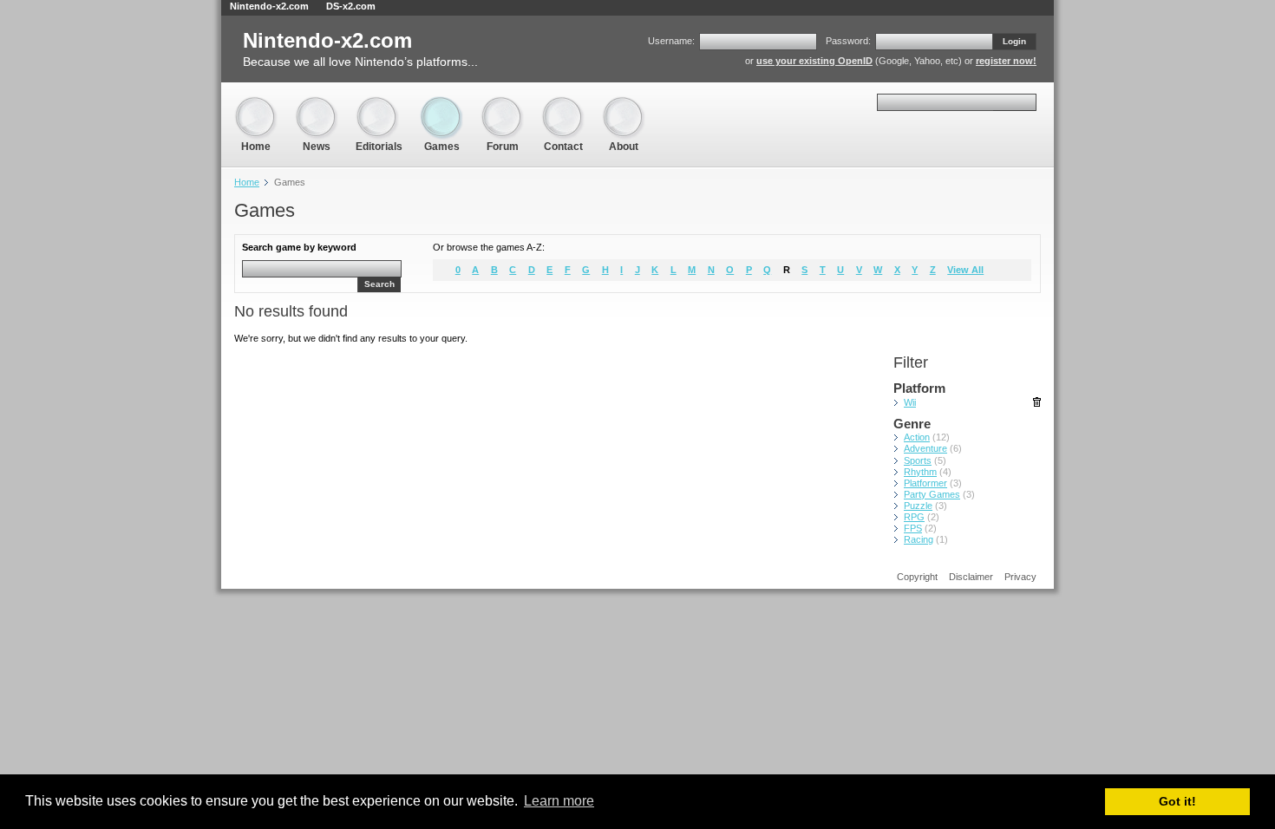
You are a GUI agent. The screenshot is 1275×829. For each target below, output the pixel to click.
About (623, 104)
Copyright (917, 576)
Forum (502, 104)
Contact (563, 104)
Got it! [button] (1177, 801)
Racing (918, 539)
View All (965, 269)
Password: (848, 41)
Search (379, 284)
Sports (918, 460)
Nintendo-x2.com (269, 6)
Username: (671, 41)
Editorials (379, 104)
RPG (914, 517)
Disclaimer (971, 576)
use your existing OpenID (814, 60)
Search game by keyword (299, 247)
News (316, 104)
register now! (1006, 60)
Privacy (1020, 576)
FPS (913, 528)
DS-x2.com (351, 6)
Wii (910, 402)
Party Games (932, 494)
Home (256, 104)
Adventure (925, 448)
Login (1014, 41)
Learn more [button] (559, 800)
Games (441, 104)
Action (917, 437)
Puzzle (918, 505)
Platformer (925, 483)
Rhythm (920, 472)
